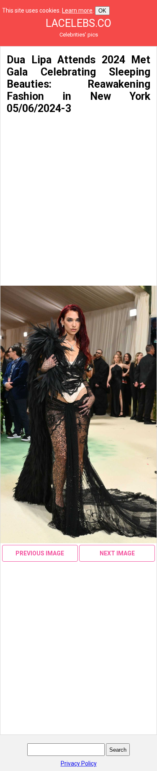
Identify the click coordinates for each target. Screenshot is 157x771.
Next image (117, 553)
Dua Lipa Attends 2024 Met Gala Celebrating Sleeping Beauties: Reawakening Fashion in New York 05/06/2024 (78, 84)
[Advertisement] (78, 200)
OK (102, 11)
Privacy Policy (79, 763)
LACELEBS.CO (78, 23)
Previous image (39, 553)
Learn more (77, 10)
